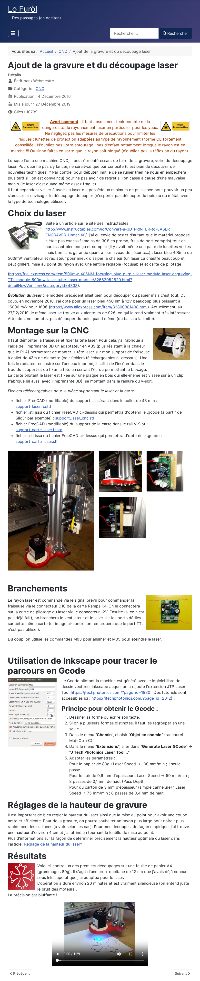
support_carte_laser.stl (36, 441)
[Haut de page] (191, 972)
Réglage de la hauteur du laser (52, 844)
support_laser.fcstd (33, 406)
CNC (40, 88)
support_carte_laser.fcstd (39, 429)
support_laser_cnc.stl (74, 418)
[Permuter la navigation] (13, 33)
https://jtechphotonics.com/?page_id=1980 (110, 692)
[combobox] (134, 33)
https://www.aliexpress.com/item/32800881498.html (99, 306)
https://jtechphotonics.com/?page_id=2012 (131, 698)
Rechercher (177, 33)
